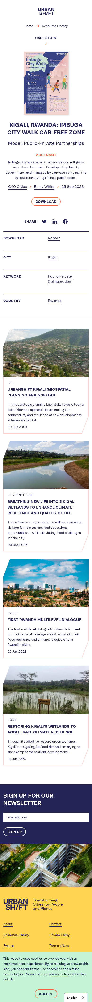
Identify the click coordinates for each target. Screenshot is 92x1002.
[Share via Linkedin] (54, 221)
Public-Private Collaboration (60, 279)
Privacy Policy (59, 935)
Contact (55, 924)
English (72, 997)
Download (46, 202)
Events (8, 946)
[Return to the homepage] (33, 904)
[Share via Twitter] (44, 221)
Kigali (52, 257)
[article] (46, 381)
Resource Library (55, 26)
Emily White (44, 186)
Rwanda (54, 300)
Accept (46, 994)
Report (54, 238)
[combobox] (75, 997)
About (8, 924)
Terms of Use (59, 946)
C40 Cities (17, 186)
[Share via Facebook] (65, 221)
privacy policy (59, 974)
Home (28, 26)
